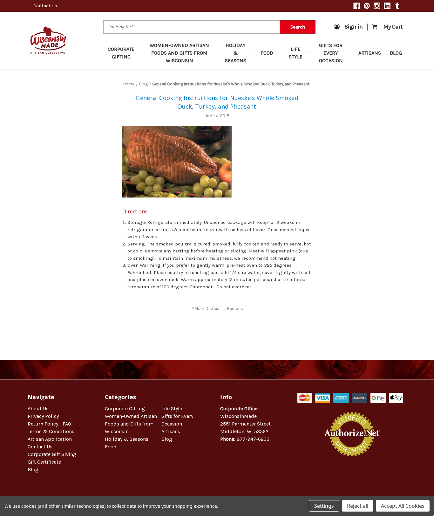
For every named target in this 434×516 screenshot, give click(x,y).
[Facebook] (356, 6)
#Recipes (233, 308)
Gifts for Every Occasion (331, 53)
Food (267, 53)
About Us (38, 408)
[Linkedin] (387, 6)
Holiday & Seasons (235, 53)
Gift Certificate (44, 462)
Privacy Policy (43, 416)
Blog (396, 53)
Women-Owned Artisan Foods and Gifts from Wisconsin (179, 53)
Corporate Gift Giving (52, 454)
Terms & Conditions (51, 431)
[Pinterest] (366, 6)
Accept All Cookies (402, 505)
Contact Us (45, 6)
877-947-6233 (253, 439)
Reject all (357, 505)
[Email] (211, 327)
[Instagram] (377, 6)
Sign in (353, 26)
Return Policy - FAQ (49, 424)
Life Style (295, 53)
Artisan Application (50, 439)
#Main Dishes (205, 308)
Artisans (369, 53)
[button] (352, 476)
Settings (324, 505)
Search (297, 27)
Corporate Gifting (121, 53)
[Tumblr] (397, 6)
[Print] (221, 327)
